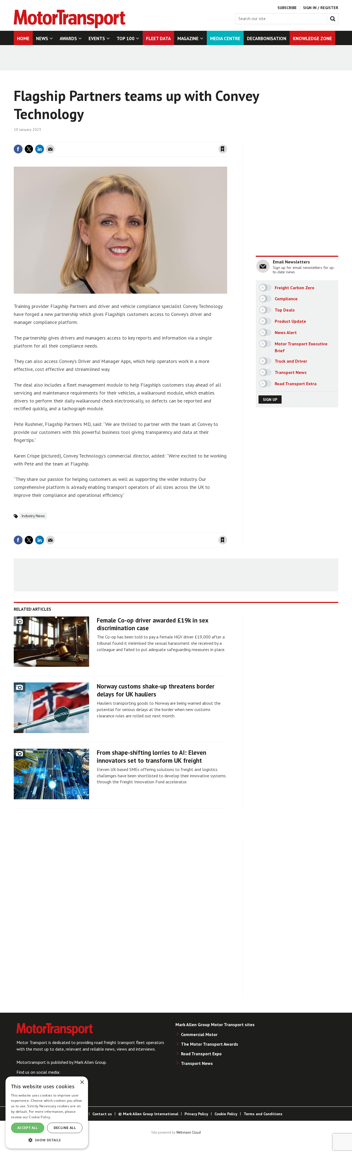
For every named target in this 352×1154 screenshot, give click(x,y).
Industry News (33, 515)
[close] (226, 138)
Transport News (197, 1063)
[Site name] (69, 26)
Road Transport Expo (201, 1053)
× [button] (82, 1082)
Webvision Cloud (188, 1132)
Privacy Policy (196, 1113)
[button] (46, 1140)
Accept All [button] (27, 1127)
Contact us (102, 1113)
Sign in (157, 138)
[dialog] (47, 1112)
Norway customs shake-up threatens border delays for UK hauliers (156, 690)
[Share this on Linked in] (39, 149)
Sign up (270, 399)
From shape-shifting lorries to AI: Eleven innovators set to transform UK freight (151, 756)
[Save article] (222, 149)
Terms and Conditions (263, 1113)
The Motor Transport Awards (209, 1044)
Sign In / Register (320, 7)
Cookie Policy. (40, 1117)
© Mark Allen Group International (148, 1113)
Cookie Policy (226, 1113)
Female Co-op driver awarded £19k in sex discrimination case (152, 624)
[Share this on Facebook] (18, 149)
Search (333, 17)
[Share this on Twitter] (28, 149)
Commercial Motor (199, 1034)
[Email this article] (50, 149)
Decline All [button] (65, 1127)
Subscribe (287, 7)
